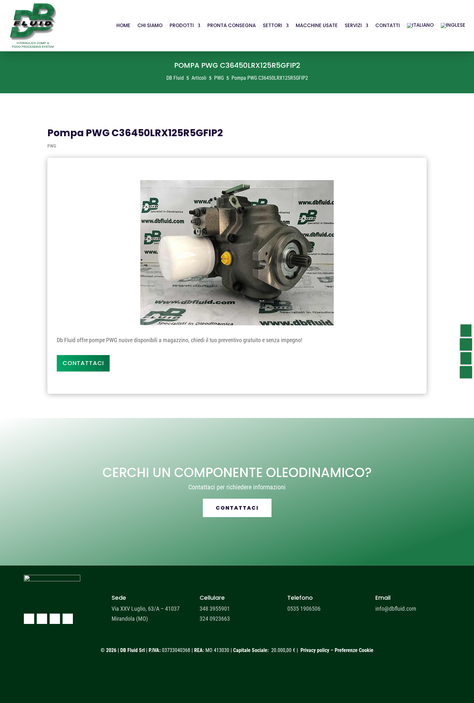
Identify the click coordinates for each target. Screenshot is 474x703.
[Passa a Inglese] (453, 25)
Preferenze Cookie (354, 650)
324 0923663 (215, 618)
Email (382, 598)
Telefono (300, 598)
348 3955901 (215, 608)
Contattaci (83, 363)
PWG (51, 145)
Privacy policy (315, 650)
